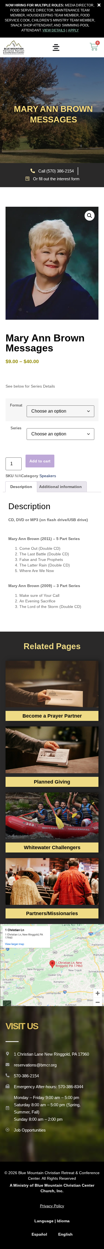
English (65, 1234)
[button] (90, 216)
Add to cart (39, 461)
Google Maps (52, 965)
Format (16, 405)
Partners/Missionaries (52, 913)
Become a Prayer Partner (52, 716)
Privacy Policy (52, 1206)
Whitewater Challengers (52, 847)
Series (16, 428)
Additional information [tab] (60, 486)
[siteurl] (13, 47)
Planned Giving (52, 782)
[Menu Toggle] (56, 47)
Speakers (47, 476)
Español (39, 1234)
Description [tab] (21, 486)
